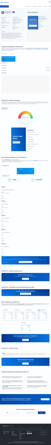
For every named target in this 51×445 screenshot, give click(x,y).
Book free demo (43, 432)
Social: (40, 24)
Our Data (12, 431)
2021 (5, 53)
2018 (11, 53)
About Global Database (6, 431)
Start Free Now (25, 278)
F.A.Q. (20, 431)
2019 (9, 53)
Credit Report (40, 6)
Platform (4, 433)
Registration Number (4, 25)
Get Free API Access (45, 399)
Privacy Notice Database (22, 433)
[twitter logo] (41, 26)
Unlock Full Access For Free (25, 293)
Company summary (27, 6)
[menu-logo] (5, 2)
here (11, 161)
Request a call (43, 434)
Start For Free (25, 339)
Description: (3, 31)
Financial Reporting (34, 6)
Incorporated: (3, 17)
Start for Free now (33, 25)
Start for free (7, 59)
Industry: (14, 25)
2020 (7, 53)
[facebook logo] (39, 26)
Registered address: (42, 16)
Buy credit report (16, 142)
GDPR (20, 436)
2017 (13, 53)
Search (41, 412)
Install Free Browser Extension (26, 261)
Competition (49, 6)
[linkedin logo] (42, 26)
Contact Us (12, 433)
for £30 (25, 119)
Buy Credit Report (5, 6)
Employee (44, 6)
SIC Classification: (16, 17)
